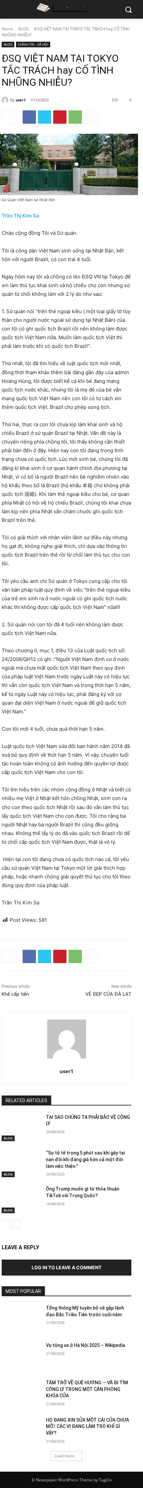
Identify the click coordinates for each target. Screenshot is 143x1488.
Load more (64, 1456)
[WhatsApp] (75, 117)
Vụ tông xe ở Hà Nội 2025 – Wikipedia (85, 1345)
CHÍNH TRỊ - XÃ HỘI (33, 44)
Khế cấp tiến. (16, 994)
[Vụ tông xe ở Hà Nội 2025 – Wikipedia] (21, 1356)
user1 (21, 99)
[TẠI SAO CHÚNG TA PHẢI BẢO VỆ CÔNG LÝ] (21, 1128)
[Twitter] (44, 117)
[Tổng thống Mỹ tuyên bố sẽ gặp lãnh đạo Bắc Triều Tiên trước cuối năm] (21, 1318)
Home (7, 29)
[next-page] (16, 1224)
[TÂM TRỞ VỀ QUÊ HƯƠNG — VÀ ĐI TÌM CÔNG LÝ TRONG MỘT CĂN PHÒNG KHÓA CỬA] (21, 1393)
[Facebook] (29, 117)
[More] (91, 117)
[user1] (6, 100)
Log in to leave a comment (66, 1267)
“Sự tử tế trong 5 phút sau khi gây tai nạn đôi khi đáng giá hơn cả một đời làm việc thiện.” (85, 1159)
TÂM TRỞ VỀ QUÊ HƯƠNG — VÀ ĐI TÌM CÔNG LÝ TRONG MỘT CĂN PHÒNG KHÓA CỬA (87, 1389)
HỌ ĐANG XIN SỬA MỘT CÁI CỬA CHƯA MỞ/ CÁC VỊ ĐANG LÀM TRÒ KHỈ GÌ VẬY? (87, 1426)
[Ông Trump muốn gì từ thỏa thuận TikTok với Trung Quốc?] (21, 1199)
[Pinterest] (60, 117)
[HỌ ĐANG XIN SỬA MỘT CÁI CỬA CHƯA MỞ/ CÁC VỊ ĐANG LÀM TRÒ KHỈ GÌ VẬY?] (21, 1430)
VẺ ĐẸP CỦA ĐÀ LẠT (108, 994)
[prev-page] (6, 1224)
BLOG (23, 29)
